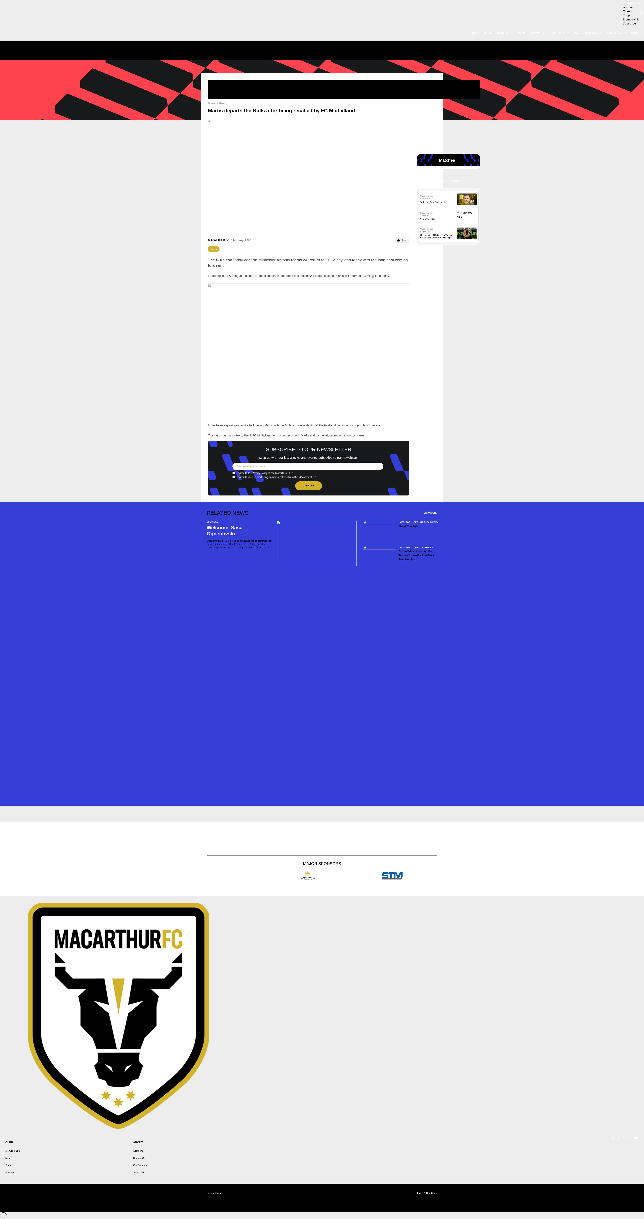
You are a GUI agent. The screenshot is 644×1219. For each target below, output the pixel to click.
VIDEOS (488, 33)
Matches (9, 1172)
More (634, 33)
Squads (9, 1165)
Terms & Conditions (427, 1193)
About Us (138, 1150)
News (222, 103)
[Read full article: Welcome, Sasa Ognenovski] (467, 199)
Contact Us (139, 1158)
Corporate (559, 33)
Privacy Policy (259, 473)
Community (537, 33)
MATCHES (502, 33)
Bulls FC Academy (587, 33)
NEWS (475, 33)
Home (211, 103)
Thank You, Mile (427, 219)
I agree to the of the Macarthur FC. (264, 473)
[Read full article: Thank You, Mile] (467, 216)
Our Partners (140, 1165)
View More (430, 513)
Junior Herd (615, 33)
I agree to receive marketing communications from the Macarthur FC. (276, 477)
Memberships (12, 1150)
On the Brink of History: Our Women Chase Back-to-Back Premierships (416, 555)
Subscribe (309, 486)
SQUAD (521, 33)
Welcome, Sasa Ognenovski (433, 202)
